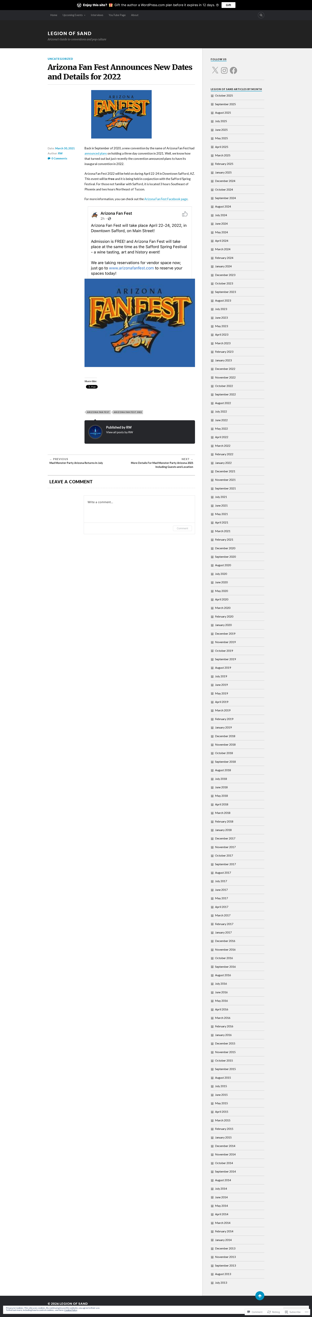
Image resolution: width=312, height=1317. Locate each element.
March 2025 (222, 155)
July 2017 (221, 881)
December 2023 (225, 275)
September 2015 (225, 1069)
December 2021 (225, 471)
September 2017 (225, 864)
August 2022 (223, 403)
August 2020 (223, 565)
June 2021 (221, 505)
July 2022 (221, 411)
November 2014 (225, 1154)
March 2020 (222, 607)
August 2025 (223, 112)
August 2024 (223, 206)
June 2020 (221, 582)
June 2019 (221, 684)
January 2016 (223, 1035)
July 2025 (221, 121)
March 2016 (222, 1017)
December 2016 (225, 940)
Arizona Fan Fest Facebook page (166, 199)
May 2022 (221, 428)
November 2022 (225, 377)
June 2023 (221, 317)
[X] (215, 68)
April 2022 (221, 437)
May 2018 (221, 795)
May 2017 (221, 898)
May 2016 (221, 1000)
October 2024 (224, 189)
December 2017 (225, 838)
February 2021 (224, 539)
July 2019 (221, 676)
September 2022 (225, 394)
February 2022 (224, 454)
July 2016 (221, 983)
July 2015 (221, 1086)
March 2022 (222, 445)
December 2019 (225, 633)
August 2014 (223, 1180)
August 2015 (223, 1077)
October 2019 (224, 650)
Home (53, 15)
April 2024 (221, 240)
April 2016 (221, 1009)
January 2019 (223, 727)
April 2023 (221, 334)
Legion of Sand (70, 33)
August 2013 (223, 1274)
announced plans (95, 153)
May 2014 (221, 1205)
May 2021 (221, 514)
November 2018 (225, 744)
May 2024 (221, 232)
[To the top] (259, 1295)
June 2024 (221, 223)
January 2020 (223, 625)
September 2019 (225, 659)
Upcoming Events (73, 15)
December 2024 (225, 180)
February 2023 (224, 351)
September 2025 (225, 104)
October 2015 (224, 1060)
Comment (182, 528)
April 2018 (221, 804)
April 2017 (221, 906)
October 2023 (224, 283)
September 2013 (225, 1265)
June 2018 (221, 787)
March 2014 (222, 1222)
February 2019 (224, 719)
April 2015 (221, 1111)
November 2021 (225, 479)
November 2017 (225, 847)
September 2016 (225, 966)
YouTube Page (117, 15)
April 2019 (221, 701)
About (134, 15)
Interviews (97, 15)
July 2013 (221, 1282)
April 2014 (221, 1214)
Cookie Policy (70, 1310)
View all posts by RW (119, 432)
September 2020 (225, 556)
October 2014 (224, 1163)
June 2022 (221, 420)
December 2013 (225, 1248)
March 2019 (222, 710)
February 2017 (224, 924)
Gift (228, 5)
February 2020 (224, 616)
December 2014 (225, 1145)
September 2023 (225, 291)
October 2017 (224, 855)
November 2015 (225, 1052)
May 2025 (221, 138)
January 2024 (223, 266)
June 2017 (221, 889)
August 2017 (223, 872)
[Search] (261, 15)
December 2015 (225, 1043)
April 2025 (221, 146)
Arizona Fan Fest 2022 (128, 412)
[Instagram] (224, 68)
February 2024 (224, 257)
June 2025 (221, 129)
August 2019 (223, 667)
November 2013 (225, 1256)
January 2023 (223, 360)
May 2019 (221, 693)
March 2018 (222, 812)
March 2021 (222, 531)
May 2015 (221, 1103)
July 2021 (221, 496)
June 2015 (221, 1094)
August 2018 (223, 770)
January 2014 (223, 1240)
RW (60, 153)
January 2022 (223, 462)
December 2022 (225, 368)
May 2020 (221, 590)
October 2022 (224, 385)
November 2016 (225, 949)
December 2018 (225, 736)
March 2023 (222, 343)
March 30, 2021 (65, 148)
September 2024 (225, 198)
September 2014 (225, 1171)
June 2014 (221, 1197)
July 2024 (221, 215)
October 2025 (224, 95)
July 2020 (221, 573)
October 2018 (224, 753)
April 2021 (221, 522)
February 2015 (224, 1128)
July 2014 (221, 1188)
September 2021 (225, 488)
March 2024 (222, 249)
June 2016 (221, 992)
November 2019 (225, 642)
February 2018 (224, 821)
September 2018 (225, 761)
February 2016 (224, 1026)
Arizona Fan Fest (98, 412)
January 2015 (223, 1137)
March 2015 (222, 1120)
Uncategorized (60, 58)
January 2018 (223, 830)
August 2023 (223, 300)
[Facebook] (233, 68)
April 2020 (221, 599)
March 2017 (222, 915)
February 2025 (224, 163)
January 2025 (223, 172)
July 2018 (221, 778)
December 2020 (225, 548)
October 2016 (224, 958)
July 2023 (221, 309)
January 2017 (223, 932)
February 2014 (224, 1231)
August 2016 (223, 975)
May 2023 (221, 326)
